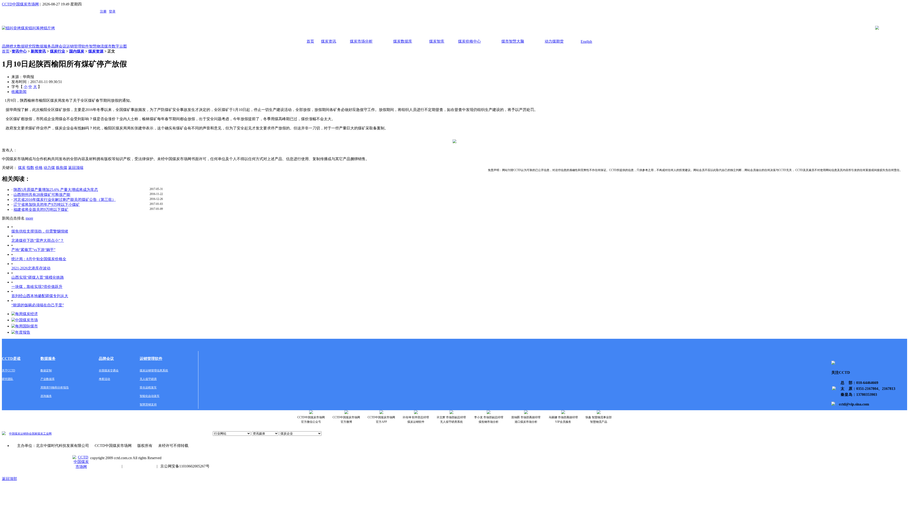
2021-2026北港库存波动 (30, 268)
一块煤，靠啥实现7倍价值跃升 (36, 287)
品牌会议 (58, 46)
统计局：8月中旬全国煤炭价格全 (38, 259)
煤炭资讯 (328, 41)
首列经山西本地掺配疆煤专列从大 (39, 296)
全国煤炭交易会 (109, 370)
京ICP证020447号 (139, 466)
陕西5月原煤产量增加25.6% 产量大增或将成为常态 (55, 190)
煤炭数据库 (402, 41)
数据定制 (46, 370)
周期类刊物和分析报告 (54, 387)
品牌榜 (7, 46)
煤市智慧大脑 (512, 41)
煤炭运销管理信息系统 (154, 370)
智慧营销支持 (148, 404)
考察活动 (104, 379)
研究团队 (7, 379)
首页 (310, 41)
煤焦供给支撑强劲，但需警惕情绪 (39, 231)
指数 (30, 168)
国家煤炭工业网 (42, 433)
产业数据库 (47, 379)
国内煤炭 (76, 51)
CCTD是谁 (11, 359)
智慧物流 (96, 46)
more (29, 218)
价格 (39, 168)
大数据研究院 (24, 46)
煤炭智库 (436, 41)
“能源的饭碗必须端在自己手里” (37, 305)
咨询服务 (46, 396)
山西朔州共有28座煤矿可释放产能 (41, 195)
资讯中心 (19, 51)
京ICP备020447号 (104, 466)
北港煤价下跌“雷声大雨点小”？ (37, 240)
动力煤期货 (554, 41)
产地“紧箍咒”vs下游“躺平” (33, 250)
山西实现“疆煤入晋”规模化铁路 (37, 277)
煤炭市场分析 (361, 41)
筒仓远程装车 (148, 387)
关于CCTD (8, 370)
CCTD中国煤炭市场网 (20, 4)
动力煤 (49, 168)
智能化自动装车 (150, 396)
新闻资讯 (38, 51)
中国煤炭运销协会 (20, 433)
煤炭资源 (95, 51)
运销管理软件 (77, 46)
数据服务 (43, 46)
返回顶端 (75, 168)
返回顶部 (9, 479)
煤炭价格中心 (469, 41)
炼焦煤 (61, 168)
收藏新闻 (19, 92)
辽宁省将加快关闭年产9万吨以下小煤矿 (46, 205)
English (586, 42)
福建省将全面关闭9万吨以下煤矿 (40, 209)
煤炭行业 (57, 51)
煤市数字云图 (115, 46)
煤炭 (22, 168)
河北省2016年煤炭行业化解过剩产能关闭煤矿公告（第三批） (64, 200)
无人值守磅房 (148, 379)
